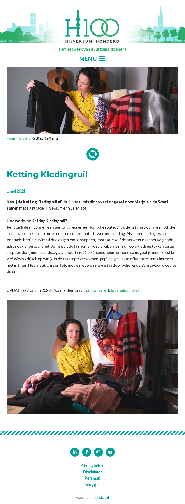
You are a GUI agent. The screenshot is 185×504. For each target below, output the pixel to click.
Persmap (92, 478)
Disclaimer (92, 471)
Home (11, 138)
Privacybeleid (92, 465)
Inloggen (92, 484)
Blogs (23, 138)
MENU (88, 58)
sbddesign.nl (99, 497)
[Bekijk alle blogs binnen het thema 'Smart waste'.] (92, 154)
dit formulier (96, 290)
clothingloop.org (123, 290)
